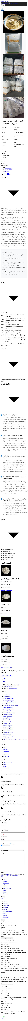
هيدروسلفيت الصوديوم (8, 726)
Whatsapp (7, 171)
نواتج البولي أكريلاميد (7, 714)
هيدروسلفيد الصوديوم (7, 725)
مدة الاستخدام (11, 875)
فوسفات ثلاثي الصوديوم (8, 735)
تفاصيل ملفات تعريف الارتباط (7, 938)
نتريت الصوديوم (6, 730)
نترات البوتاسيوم (6, 717)
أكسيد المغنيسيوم (7, 710)
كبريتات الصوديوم (7, 734)
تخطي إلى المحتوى (5, 1)
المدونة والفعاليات (7, 888)
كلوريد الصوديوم (6, 723)
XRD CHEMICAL (9, 874)
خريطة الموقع (3, 875)
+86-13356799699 (14, 3)
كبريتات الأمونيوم (7, 696)
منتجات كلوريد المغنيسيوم (8, 709)
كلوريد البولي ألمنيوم (7, 716)
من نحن (5, 886)
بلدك (2, 848)
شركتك (2, 839)
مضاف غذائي (6, 751)
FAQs (4, 764)
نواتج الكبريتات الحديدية (8, 707)
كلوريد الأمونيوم (6, 694)
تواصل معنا (5, 893)
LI (9, 174)
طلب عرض (3, 590)
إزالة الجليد (5, 749)
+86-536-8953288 (8, 169)
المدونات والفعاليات (7, 762)
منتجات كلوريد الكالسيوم (8, 700)
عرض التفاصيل (9, 590)
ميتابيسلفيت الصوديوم (8, 728)
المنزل (4, 879)
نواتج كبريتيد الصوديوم (8, 732)
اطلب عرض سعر (4, 165)
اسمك (2, 825)
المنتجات (5, 881)
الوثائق (4, 766)
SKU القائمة (6, 768)
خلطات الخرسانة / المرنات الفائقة (10, 705)
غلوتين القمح (6, 737)
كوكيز (7, 875)
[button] (4, 679)
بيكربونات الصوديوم (7, 721)
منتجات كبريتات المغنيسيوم (9, 712)
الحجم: (12, 843)
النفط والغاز (5, 754)
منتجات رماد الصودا (7, 719)
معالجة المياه (6, 756)
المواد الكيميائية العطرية (8, 698)
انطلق (3, 672)
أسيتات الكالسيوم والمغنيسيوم (9, 701)
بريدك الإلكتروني (4, 830)
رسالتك (2, 853)
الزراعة (5, 747)
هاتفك (2, 834)
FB (6, 174)
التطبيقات (5, 884)
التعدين (4, 752)
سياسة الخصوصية (15, 875)
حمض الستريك (6, 703)
